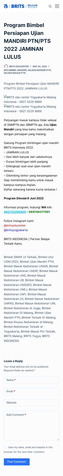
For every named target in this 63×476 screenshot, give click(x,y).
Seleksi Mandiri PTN (39, 70)
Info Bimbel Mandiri (15, 70)
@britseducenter (15, 225)
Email (10, 391)
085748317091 (39, 212)
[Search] (50, 6)
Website (11, 402)
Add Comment (16, 414)
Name (11, 380)
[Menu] (57, 6)
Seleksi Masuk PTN (15, 73)
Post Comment (16, 461)
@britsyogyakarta (16, 230)
